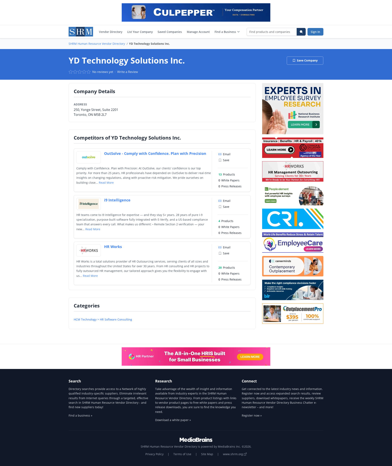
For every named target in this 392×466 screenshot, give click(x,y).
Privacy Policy (154, 454)
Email (227, 154)
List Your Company (140, 32)
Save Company (307, 60)
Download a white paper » (173, 420)
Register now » (252, 415)
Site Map (207, 454)
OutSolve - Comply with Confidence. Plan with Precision (155, 153)
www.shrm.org (233, 454)
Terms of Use (182, 454)
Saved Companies (170, 32)
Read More (106, 182)
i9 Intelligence (117, 200)
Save (226, 160)
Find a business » (80, 415)
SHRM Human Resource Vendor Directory (97, 44)
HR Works (113, 246)
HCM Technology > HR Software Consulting (103, 319)
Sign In (315, 32)
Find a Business (225, 32)
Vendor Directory (110, 32)
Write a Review (127, 72)
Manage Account (198, 32)
